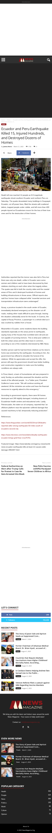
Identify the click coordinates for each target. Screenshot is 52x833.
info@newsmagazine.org (31, 722)
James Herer (7, 146)
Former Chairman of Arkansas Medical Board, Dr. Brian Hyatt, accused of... (32, 647)
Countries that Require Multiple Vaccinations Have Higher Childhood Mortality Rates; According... (31, 660)
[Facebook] (23, 727)
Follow (46, 620)
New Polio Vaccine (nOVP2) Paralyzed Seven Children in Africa (39, 469)
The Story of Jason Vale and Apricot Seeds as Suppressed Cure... (31, 635)
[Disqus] (26, 511)
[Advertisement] (26, 30)
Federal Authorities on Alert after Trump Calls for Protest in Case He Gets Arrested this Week (12, 470)
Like (47, 615)
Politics (4, 803)
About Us (26, 826)
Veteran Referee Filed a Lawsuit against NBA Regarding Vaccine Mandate (33, 684)
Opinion (4, 814)
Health (18, 666)
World (3, 807)
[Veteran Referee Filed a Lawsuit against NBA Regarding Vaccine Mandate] (7, 686)
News (9, 120)
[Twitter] (28, 727)
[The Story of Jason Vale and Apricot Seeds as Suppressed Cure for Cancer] (7, 637)
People (18, 639)
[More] (34, 152)
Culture (3, 810)
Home (3, 120)
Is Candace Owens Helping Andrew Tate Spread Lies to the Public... (32, 671)
